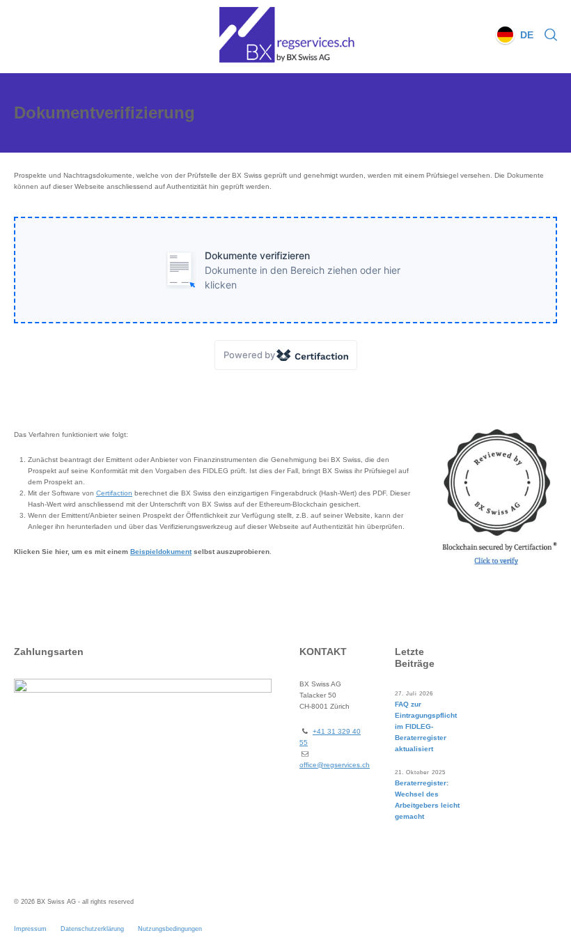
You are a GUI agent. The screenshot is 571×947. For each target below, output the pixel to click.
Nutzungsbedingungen (170, 928)
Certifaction (114, 493)
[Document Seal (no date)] (499, 497)
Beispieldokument (160, 551)
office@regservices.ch (334, 765)
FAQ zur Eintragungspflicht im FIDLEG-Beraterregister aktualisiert (426, 726)
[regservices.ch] (285, 35)
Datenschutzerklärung (92, 928)
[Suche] (548, 34)
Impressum (30, 928)
